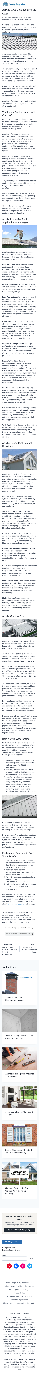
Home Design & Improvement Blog (19, 1283)
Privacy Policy (19, 1293)
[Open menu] (35, 3)
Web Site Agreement (19, 1300)
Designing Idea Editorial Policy (19, 1296)
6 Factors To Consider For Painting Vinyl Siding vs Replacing (16, 1191)
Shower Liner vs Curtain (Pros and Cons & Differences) (9, 949)
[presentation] (19, 982)
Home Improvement (24, 19)
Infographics (14, 1289)
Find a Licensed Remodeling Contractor (19, 1303)
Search (5, 1255)
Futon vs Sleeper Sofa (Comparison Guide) (29, 948)
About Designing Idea (14, 1286)
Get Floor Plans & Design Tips (19, 1230)
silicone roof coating (15, 904)
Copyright (26, 1289)
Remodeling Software (11, 1250)
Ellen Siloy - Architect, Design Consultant (17, 17)
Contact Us (29, 1286)
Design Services (8, 1248)
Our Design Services (12, 1242)
